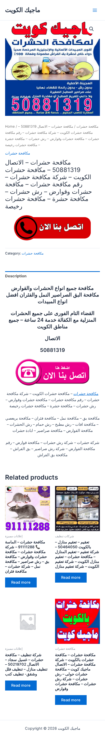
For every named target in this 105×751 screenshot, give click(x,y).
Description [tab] (16, 276)
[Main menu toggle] (95, 10)
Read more (21, 582)
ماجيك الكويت (22, 10)
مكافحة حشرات (87, 126)
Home (10, 126)
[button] (91, 29)
